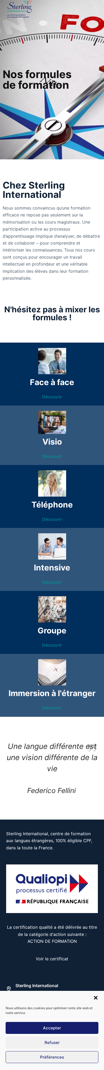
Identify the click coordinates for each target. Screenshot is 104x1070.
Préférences (52, 1057)
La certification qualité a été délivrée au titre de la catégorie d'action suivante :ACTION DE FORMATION (52, 934)
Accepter (52, 1027)
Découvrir (52, 396)
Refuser (52, 1042)
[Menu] (95, 9)
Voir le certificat (52, 958)
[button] (95, 997)
